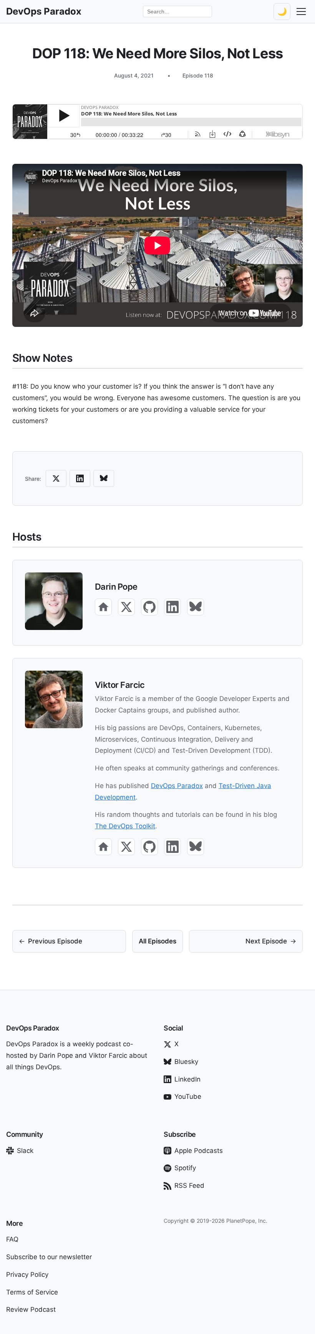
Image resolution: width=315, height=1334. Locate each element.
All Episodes (157, 941)
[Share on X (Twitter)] (56, 478)
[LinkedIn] (172, 607)
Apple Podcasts (198, 1150)
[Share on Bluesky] (103, 478)
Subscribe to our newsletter (49, 1257)
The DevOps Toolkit (125, 826)
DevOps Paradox (177, 786)
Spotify (185, 1168)
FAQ (12, 1239)
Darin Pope (116, 587)
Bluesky (186, 1061)
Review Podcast (31, 1309)
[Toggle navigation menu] (301, 11)
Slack (25, 1150)
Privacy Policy (27, 1274)
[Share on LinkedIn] (80, 478)
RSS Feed (189, 1185)
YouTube (187, 1096)
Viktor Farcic (120, 685)
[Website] (103, 607)
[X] (126, 607)
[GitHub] (149, 607)
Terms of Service (32, 1292)
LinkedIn (187, 1079)
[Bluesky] (195, 607)
